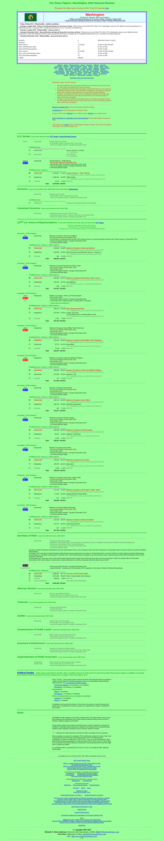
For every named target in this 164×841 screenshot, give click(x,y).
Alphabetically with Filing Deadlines (87, 773)
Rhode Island (105, 72)
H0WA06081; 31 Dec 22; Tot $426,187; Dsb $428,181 (85, 406)
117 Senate (54, 136)
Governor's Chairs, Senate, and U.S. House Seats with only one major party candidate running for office (82, 803)
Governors (76, 788)
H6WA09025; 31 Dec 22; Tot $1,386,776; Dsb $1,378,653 (87, 491)
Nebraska (96, 69)
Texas (85, 73)
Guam (96, 66)
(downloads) (81, 825)
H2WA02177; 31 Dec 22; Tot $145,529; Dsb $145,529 (85, 284)
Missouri (82, 69)
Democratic (58, 685)
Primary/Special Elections (80, 785)
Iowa (66, 68)
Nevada (102, 69)
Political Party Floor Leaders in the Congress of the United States (82, 819)
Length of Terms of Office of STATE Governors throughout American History (82, 822)
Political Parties (25, 672)
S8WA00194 (73, 152)
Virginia (66, 75)
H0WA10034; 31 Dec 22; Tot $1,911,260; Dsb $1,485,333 (86, 521)
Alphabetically (70, 773)
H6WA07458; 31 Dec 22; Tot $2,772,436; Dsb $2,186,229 (87, 431)
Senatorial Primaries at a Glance (94, 795)
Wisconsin (90, 75)
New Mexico (78, 70)
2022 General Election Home (81, 760)
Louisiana (84, 68)
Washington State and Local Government (82, 78)
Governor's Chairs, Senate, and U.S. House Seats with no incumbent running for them (82, 799)
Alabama (60, 65)
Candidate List (57, 110)
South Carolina (60, 73)
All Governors (73, 189)
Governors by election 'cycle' (81, 792)
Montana (89, 69)
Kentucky (77, 68)
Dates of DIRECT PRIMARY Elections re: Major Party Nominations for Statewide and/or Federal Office (82, 821)
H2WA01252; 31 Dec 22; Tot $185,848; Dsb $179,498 (85, 254)
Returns (70, 113)
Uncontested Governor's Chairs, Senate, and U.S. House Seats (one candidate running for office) (82, 801)
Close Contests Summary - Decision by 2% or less (82, 767)
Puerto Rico (96, 72)
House (89, 788)
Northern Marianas (59, 72)
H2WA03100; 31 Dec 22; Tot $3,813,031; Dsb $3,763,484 (87, 316)
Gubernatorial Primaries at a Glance (71, 795)
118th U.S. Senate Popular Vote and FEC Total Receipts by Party (82, 763)
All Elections (67, 785)
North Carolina (94, 70)
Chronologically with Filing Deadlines (87, 775)
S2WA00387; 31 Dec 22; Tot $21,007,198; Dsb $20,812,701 (87, 179)
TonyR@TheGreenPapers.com (94, 834)
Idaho (106, 66)
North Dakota (104, 70)
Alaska (66, 65)
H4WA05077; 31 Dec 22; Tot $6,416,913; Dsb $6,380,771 (87, 372)
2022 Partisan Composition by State (81, 806)
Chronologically (69, 775)
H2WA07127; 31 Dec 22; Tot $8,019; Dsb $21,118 (84, 436)
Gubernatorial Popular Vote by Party (81, 765)
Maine (90, 68)
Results (90, 113)
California (96, 65)
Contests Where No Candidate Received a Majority (82, 769)
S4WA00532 (73, 156)
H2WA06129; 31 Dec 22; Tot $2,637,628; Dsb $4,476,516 (87, 402)
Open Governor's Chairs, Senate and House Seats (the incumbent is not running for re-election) (82, 798)
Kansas (71, 68)
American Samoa (74, 65)
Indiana (61, 68)
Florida (85, 66)
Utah (89, 73)
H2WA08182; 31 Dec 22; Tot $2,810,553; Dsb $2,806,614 (87, 465)
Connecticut (58, 66)
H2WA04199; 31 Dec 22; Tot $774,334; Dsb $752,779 (85, 346)
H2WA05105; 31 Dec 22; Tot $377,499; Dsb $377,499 (85, 376)
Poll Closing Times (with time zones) (81, 776)
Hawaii (101, 66)
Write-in (57, 700)
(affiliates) (65, 685)
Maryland (96, 68)
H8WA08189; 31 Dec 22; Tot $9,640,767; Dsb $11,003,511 (87, 461)
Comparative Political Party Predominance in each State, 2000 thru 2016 (82, 815)
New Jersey (69, 70)
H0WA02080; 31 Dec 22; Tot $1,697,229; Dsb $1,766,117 (86, 279)
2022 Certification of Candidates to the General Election (70, 118)
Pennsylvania (87, 72)
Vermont (95, 73)
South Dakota (70, 73)
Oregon (80, 72)
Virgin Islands (103, 73)
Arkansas (89, 65)
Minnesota (68, 69)
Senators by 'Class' (82, 790)
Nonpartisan (59, 694)
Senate (83, 788)
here (107, 8)
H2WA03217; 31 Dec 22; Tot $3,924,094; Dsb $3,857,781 (87, 310)
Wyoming (97, 75)
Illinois (56, 68)
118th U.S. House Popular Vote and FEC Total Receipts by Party (81, 766)
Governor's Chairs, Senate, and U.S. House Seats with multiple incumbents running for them (82, 802)
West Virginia (81, 75)
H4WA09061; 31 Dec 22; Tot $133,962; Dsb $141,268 (85, 495)
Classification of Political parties (76, 683)
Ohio (67, 72)
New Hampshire (59, 70)
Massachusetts (104, 68)
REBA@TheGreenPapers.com (107, 832)
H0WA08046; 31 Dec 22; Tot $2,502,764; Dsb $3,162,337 (87, 250)
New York (86, 70)
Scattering (58, 698)
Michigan (61, 69)
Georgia (90, 66)
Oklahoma (73, 72)
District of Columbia (75, 66)
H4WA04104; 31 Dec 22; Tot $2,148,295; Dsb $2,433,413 (87, 342)
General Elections (94, 785)
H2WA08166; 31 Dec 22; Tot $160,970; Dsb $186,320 (85, 525)
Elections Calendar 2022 (60, 107)
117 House (99, 223)
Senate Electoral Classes (67, 136)
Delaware (66, 66)
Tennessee (78, 73)
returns (66, 125)
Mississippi (76, 69)
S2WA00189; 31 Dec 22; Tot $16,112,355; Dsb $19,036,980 (87, 175)
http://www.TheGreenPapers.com (84, 836)
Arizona (83, 65)
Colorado (103, 65)
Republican (58, 687)
